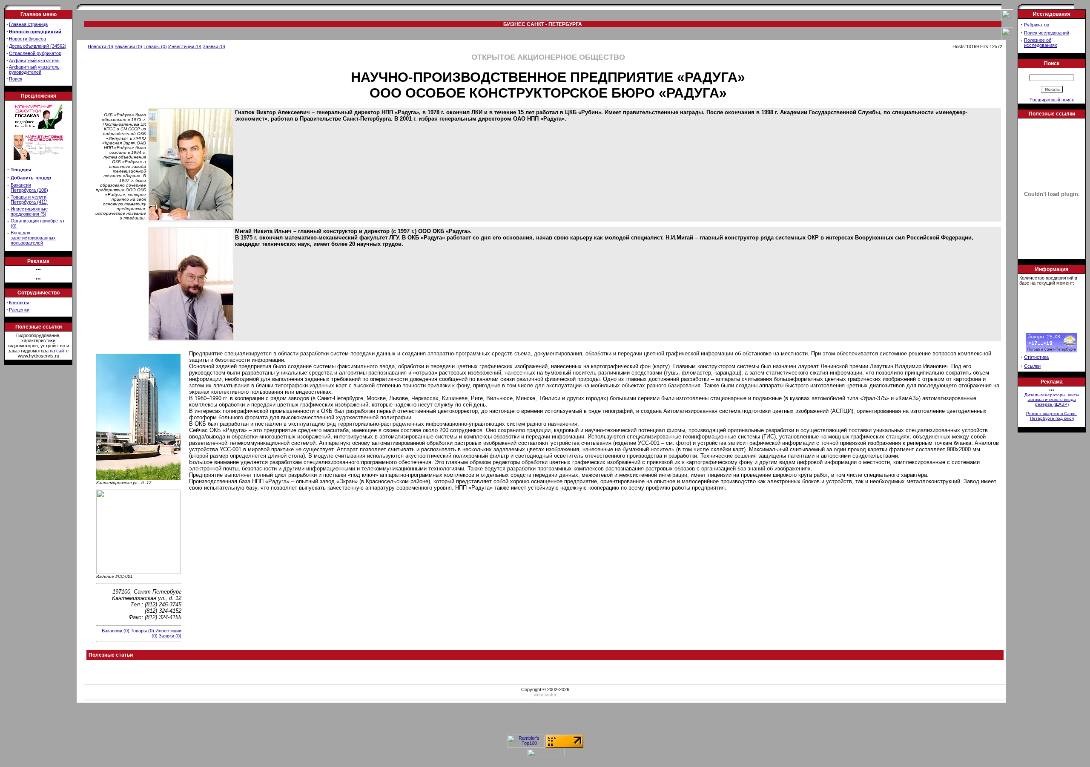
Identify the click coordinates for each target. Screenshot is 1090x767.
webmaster (545, 694)
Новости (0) (100, 46)
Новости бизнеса (27, 38)
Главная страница (28, 24)
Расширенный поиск (1052, 99)
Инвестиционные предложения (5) (29, 211)
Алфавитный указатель (34, 60)
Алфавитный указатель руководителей (34, 69)
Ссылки (1032, 366)
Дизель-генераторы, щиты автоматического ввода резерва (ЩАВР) (1051, 399)
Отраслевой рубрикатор (35, 53)
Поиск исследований (1046, 32)
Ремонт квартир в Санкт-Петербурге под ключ (1051, 416)
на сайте (59, 350)
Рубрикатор (1036, 24)
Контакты (19, 302)
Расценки (19, 309)
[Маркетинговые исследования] (38, 162)
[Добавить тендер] (38, 127)
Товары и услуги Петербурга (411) (29, 199)
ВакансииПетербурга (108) (29, 187)
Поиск (15, 78)
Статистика (1036, 357)
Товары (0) (155, 46)
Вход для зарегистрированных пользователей (33, 237)
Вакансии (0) (128, 46)
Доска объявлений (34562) (37, 46)
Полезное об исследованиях (1040, 42)
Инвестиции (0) (184, 46)
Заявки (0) (214, 46)
